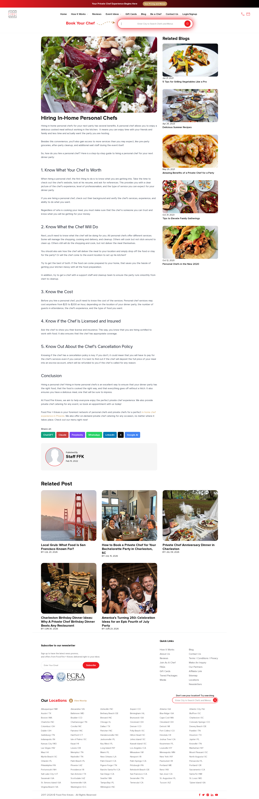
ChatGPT (48, 434)
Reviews (164, 658)
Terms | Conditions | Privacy (203, 658)
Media (163, 679)
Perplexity (77, 434)
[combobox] (121, 23)
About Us (165, 653)
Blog (191, 649)
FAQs (162, 666)
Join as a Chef (168, 662)
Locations (194, 679)
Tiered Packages (168, 675)
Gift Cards (165, 671)
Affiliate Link (195, 671)
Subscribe (91, 665)
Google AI (132, 434)
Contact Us (195, 653)
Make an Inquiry (197, 662)
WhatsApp (94, 434)
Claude (62, 434)
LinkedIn (110, 434)
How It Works (167, 649)
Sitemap (193, 675)
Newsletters (195, 684)
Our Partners (195, 666)
